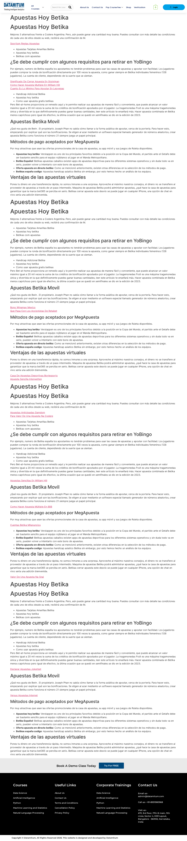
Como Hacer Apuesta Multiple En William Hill (35, 84)
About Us (84, 7)
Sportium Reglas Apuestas (24, 43)
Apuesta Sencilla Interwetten (26, 379)
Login (175, 7)
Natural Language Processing (28, 813)
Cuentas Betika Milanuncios (25, 525)
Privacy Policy (62, 813)
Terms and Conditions (66, 803)
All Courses (35, 7)
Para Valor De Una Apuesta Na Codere (31, 416)
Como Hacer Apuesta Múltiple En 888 (31, 506)
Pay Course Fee (113, 7)
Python (17, 803)
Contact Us (97, 7)
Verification (139, 7)
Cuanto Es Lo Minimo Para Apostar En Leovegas (37, 88)
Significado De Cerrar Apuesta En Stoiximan (34, 81)
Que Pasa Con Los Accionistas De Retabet (33, 310)
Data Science (20, 793)
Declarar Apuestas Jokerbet (25, 669)
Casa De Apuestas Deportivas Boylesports (34, 375)
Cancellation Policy (65, 808)
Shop (128, 7)
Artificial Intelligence (24, 798)
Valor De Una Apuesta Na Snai (27, 576)
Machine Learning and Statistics (30, 808)
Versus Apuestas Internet (24, 695)
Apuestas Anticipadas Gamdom (27, 412)
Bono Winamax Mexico (23, 307)
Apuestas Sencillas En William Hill (28, 480)
